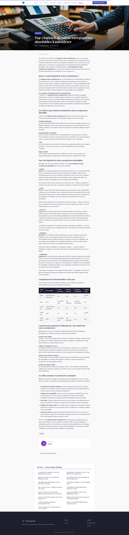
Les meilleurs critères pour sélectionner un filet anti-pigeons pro (78, 478)
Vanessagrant (30, 521)
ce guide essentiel (60, 65)
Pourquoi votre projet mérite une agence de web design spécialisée (78, 497)
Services (81, 2)
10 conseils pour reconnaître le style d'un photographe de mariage (48, 473)
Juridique (59, 2)
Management (66, 2)
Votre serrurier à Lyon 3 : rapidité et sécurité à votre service (50, 487)
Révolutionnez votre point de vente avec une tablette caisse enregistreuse (78, 473)
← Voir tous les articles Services (47, 453)
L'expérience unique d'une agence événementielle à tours (47, 502)
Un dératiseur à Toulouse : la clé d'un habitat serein (78, 482)
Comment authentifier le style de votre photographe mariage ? (77, 492)
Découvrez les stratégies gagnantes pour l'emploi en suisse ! (77, 502)
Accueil (36, 2)
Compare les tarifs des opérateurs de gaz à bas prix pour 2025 (50, 497)
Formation (52, 2)
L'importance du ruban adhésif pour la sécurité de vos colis (77, 487)
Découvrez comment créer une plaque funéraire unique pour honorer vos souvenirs (50, 492)
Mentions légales (91, 523)
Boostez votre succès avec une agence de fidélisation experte (48, 478)
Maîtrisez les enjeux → (99, 2)
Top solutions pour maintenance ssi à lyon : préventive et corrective (49, 482)
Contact (89, 525)
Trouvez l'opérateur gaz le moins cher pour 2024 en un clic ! (49, 507)
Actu (41, 2)
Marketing (74, 2)
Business (46, 2)
